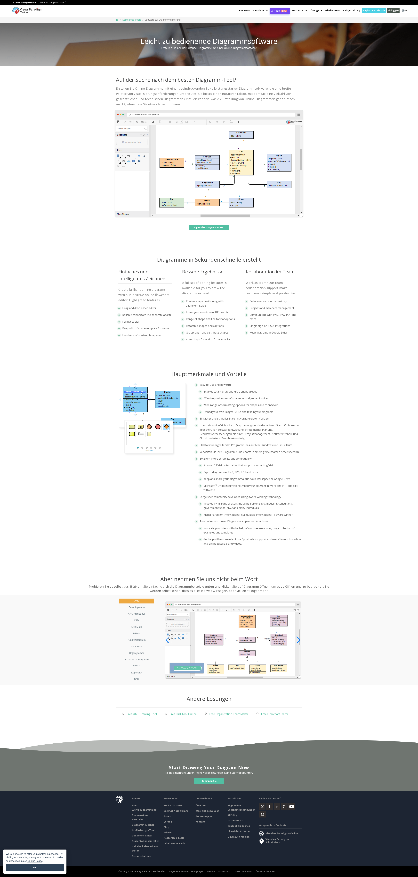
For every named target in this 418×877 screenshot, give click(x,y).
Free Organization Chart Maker (228, 714)
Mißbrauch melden (238, 836)
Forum (167, 816)
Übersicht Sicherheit (239, 831)
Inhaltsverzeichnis (174, 843)
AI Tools (278, 10)
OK (34, 867)
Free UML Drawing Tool (142, 714)
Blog (166, 827)
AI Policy (232, 815)
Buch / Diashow (173, 805)
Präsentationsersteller (145, 841)
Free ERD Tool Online (183, 714)
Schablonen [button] (331, 10)
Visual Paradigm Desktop (52, 2)
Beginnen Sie (209, 781)
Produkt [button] (243, 10)
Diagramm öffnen (187, 668)
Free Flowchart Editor (274, 714)
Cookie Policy (34, 861)
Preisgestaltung (351, 10)
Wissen (168, 832)
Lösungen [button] (315, 10)
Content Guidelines (238, 825)
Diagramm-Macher (143, 824)
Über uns (201, 805)
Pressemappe (204, 816)
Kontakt (200, 821)
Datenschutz (235, 820)
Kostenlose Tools (131, 19)
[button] (260, 10)
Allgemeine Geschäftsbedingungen (186, 871)
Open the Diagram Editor (209, 227)
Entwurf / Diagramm (176, 810)
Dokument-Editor (142, 835)
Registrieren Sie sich (374, 10)
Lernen (168, 821)
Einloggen (393, 10)
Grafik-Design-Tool (143, 830)
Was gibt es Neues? (207, 810)
